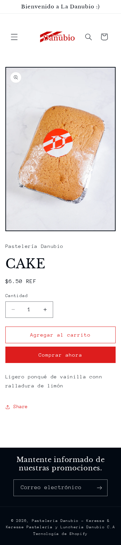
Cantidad (16, 295)
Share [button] (20, 406)
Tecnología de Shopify (60, 534)
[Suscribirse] (99, 487)
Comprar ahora (61, 355)
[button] (14, 36)
